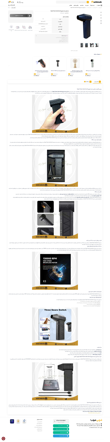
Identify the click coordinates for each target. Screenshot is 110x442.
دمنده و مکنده (89, 7)
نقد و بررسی (96, 81)
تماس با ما (87, 5)
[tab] (97, 81)
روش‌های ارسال (39, 423)
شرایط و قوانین (39, 429)
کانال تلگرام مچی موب (62, 435)
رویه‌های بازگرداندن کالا (38, 427)
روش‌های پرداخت (38, 425)
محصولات (98, 5)
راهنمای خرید (39, 421)
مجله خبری (81, 5)
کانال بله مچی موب (63, 432)
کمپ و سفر (95, 7)
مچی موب (100, 7)
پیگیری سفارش (76, 5)
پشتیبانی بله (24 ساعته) (62, 425)
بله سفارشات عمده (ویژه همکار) (61, 429)
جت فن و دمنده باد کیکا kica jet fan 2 (94, 412)
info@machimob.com (94, 427)
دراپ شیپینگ (92, 5)
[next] (9, 66)
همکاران (70, 5)
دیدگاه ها (87, 81)
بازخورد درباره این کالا (75, 50)
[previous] (101, 66)
